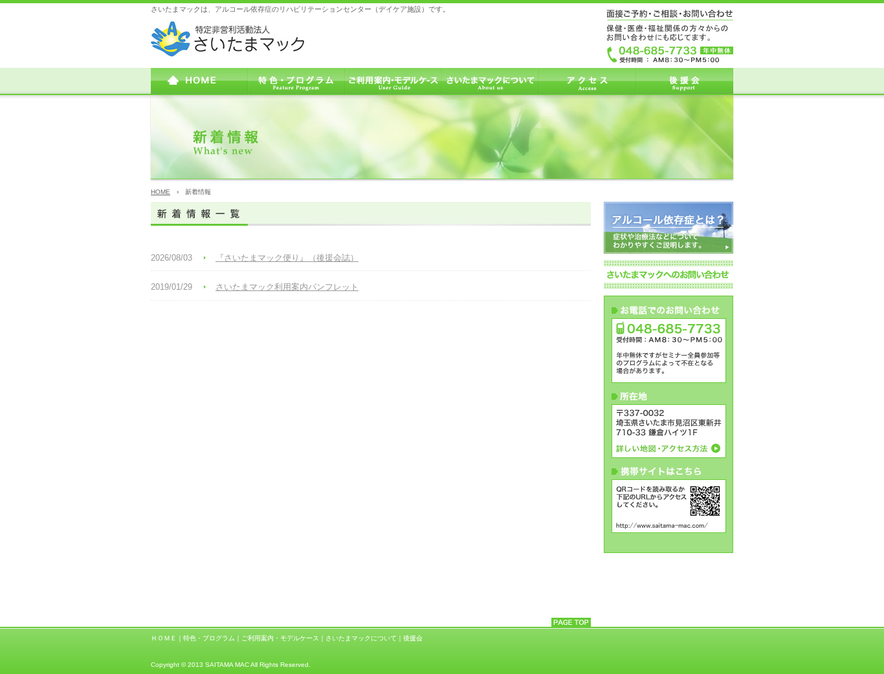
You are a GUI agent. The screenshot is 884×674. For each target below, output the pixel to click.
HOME (160, 191)
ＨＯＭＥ (164, 638)
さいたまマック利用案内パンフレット (287, 287)
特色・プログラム (209, 638)
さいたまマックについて (361, 638)
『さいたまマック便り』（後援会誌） (287, 258)
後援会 (413, 638)
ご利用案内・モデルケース (280, 638)
